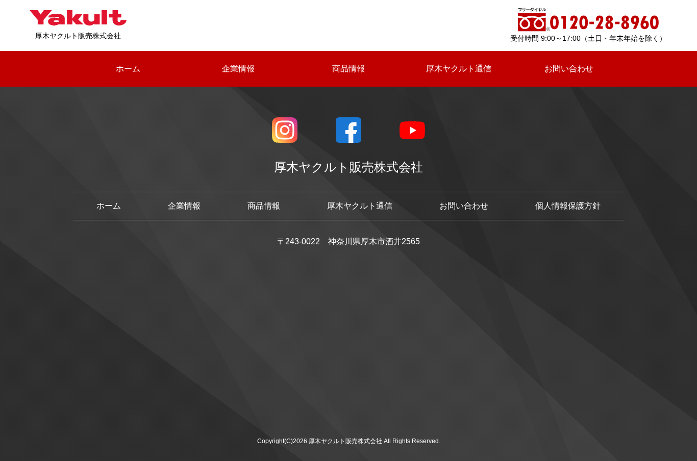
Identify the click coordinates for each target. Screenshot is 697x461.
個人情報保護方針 (568, 205)
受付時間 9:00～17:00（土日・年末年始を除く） (588, 38)
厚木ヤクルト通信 (458, 68)
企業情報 (238, 68)
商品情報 (348, 68)
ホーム (128, 68)
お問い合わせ (568, 68)
